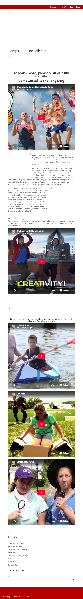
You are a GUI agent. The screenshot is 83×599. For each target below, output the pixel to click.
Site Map (26, 596)
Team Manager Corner (16, 543)
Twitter (53, 321)
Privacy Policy (5, 596)
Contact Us (62, 7)
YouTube (41, 321)
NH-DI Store (12, 562)
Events (53, 7)
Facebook (68, 319)
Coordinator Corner (15, 546)
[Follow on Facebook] (37, 7)
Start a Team (75, 7)
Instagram (31, 321)
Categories (12, 577)
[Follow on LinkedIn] (46, 7)
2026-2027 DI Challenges (17, 549)
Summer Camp (13, 565)
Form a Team (13, 552)
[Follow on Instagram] (42, 7)
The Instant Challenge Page (18, 556)
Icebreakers (12, 559)
